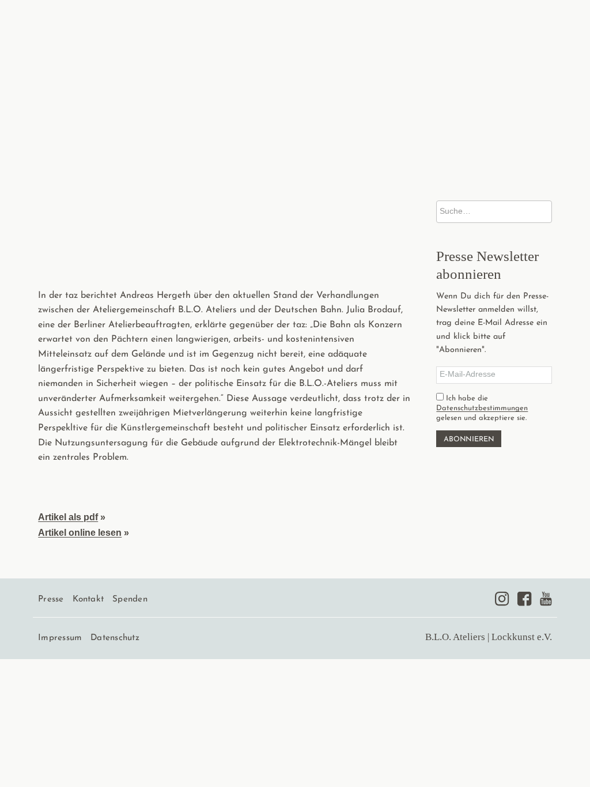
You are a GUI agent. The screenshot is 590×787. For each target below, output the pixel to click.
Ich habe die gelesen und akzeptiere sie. (482, 408)
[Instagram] (502, 599)
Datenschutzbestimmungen (482, 408)
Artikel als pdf (68, 517)
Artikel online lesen (80, 533)
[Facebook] (524, 599)
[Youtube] (546, 599)
